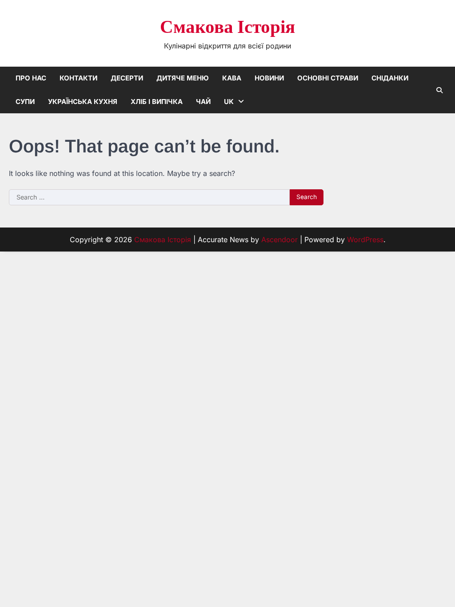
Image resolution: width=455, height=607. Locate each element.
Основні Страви (327, 78)
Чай (203, 101)
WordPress (365, 239)
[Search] (439, 90)
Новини (269, 78)
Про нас (31, 78)
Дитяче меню (182, 78)
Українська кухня (82, 101)
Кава (231, 78)
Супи (25, 101)
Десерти (127, 78)
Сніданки (389, 78)
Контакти (78, 78)
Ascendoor (279, 239)
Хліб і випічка (157, 101)
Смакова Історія (227, 27)
